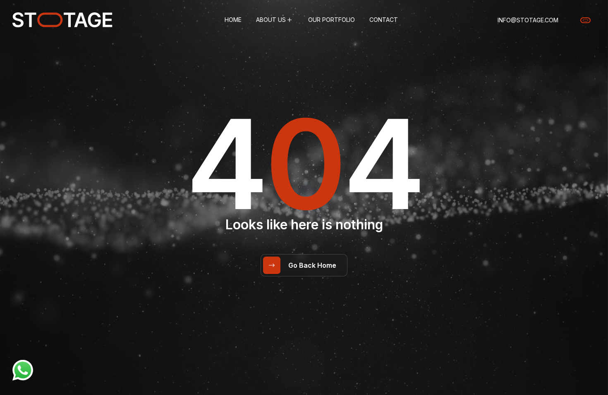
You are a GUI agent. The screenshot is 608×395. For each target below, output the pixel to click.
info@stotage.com (528, 20)
